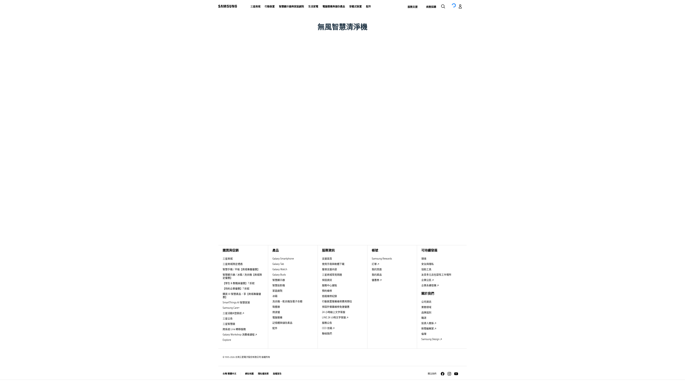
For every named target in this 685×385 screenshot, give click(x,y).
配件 (274, 328)
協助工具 (426, 269)
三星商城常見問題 (332, 274)
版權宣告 (277, 374)
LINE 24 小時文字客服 (334, 317)
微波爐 (276, 312)
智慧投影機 (278, 285)
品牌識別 (426, 312)
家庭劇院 (277, 290)
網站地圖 (249, 374)
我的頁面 (377, 269)
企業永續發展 (429, 285)
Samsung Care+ (231, 307)
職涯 (423, 317)
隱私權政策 (263, 374)
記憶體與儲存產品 (282, 322)
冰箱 (274, 296)
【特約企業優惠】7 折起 (236, 288)
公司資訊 (426, 301)
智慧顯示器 (278, 280)
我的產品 (377, 274)
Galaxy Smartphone (283, 258)
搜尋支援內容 (329, 269)
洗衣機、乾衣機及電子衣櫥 (287, 301)
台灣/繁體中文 (229, 374)
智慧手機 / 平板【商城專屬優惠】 (241, 269)
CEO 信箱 (327, 328)
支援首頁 (327, 258)
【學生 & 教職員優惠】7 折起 (239, 283)
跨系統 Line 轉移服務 (234, 329)
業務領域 (426, 307)
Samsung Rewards (382, 258)
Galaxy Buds (279, 274)
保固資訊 (327, 280)
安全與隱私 (427, 264)
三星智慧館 (229, 323)
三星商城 (228, 258)
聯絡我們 (327, 333)
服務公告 (327, 322)
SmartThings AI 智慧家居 (236, 302)
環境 (423, 258)
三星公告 (228, 318)
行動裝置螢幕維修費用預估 (337, 301)
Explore (227, 340)
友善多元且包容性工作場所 (436, 274)
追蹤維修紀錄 (329, 296)
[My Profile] (460, 7)
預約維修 (327, 290)
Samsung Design (430, 339)
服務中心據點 (329, 285)
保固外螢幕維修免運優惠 (335, 306)
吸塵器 (276, 306)
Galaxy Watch (279, 269)
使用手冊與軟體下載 (333, 264)
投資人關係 (427, 323)
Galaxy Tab (278, 264)
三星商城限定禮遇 (233, 264)
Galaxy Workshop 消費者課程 (239, 334)
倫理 (423, 333)
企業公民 (426, 280)
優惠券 (376, 280)
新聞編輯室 (427, 328)
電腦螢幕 (277, 317)
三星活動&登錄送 (232, 313)
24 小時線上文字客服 (333, 312)
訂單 (374, 264)
